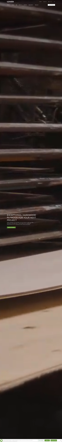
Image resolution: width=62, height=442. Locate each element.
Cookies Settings (40, 440)
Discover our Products (11, 227)
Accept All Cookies (53, 440)
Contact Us (45, 1)
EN (48, 1)
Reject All (47, 440)
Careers (40, 1)
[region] (31, 440)
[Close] (61, 440)
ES (51, 1)
